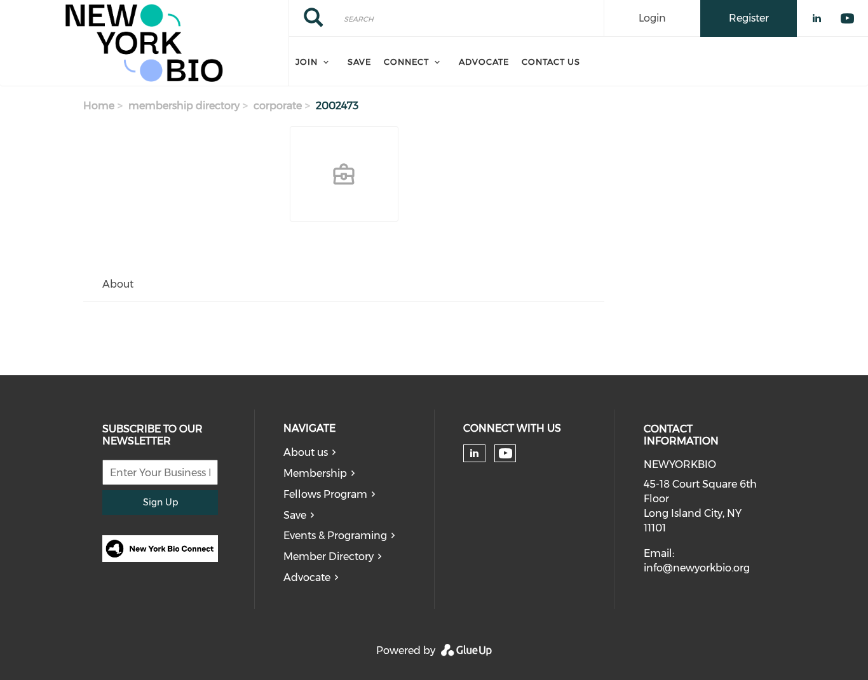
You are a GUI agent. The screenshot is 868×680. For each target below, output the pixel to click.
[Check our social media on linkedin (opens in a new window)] (474, 453)
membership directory (184, 106)
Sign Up (160, 502)
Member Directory (328, 556)
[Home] (144, 43)
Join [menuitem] (306, 62)
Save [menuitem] (359, 62)
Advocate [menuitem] (484, 62)
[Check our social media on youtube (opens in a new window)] (505, 453)
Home (98, 106)
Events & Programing (335, 536)
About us (305, 452)
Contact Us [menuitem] (551, 62)
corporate (278, 106)
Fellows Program (325, 494)
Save (294, 515)
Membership (315, 473)
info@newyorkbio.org (697, 568)
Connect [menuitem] (406, 62)
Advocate (306, 577)
